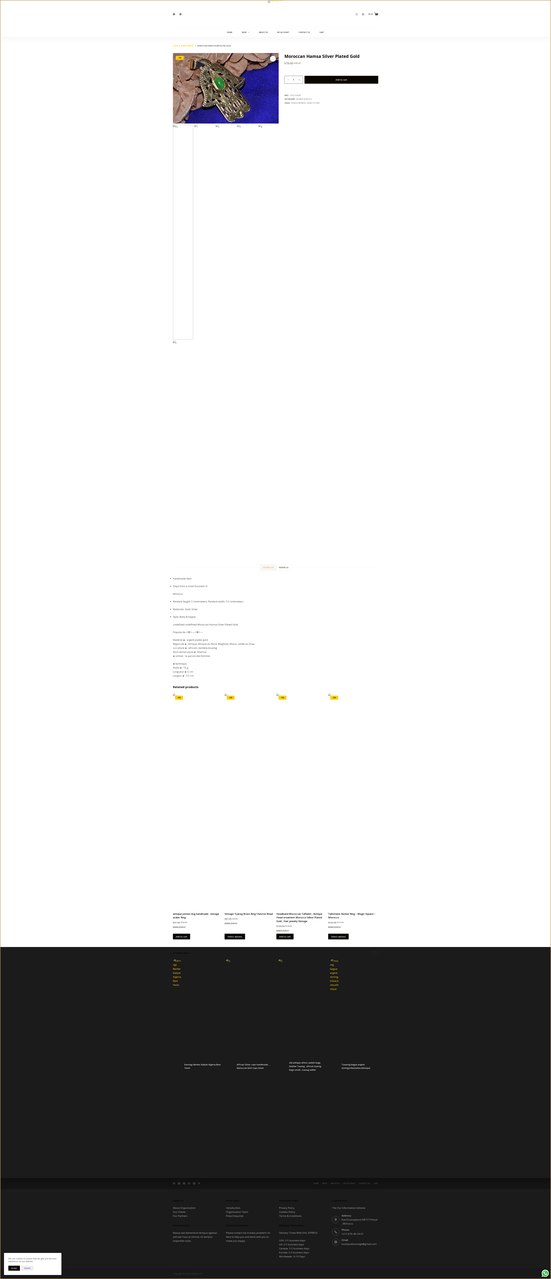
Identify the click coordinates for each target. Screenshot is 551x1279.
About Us (263, 32)
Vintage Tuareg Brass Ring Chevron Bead (249, 913)
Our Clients (179, 1212)
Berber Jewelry (304, 99)
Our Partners (180, 1216)
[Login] (363, 14)
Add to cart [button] (181, 936)
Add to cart (341, 79)
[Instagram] (184, 1183)
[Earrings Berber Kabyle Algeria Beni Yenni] (177, 1066)
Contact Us (304, 32)
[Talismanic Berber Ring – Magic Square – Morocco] (353, 801)
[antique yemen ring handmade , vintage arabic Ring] (198, 801)
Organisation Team (237, 1212)
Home (229, 32)
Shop (244, 32)
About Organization (184, 1208)
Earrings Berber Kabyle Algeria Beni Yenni (202, 1066)
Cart (321, 32)
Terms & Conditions (290, 1216)
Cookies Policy (287, 1212)
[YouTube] (194, 1183)
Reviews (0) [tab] (283, 567)
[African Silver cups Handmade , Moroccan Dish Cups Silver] (229, 1066)
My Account (283, 32)
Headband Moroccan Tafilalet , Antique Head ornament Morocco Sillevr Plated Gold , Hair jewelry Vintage (299, 917)
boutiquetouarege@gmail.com (359, 1244)
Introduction (233, 1208)
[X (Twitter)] (179, 1183)
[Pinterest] (180, 14)
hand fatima (313, 103)
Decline (27, 1268)
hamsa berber (298, 103)
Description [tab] (268, 567)
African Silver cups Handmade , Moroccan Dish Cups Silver (253, 1066)
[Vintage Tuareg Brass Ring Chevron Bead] (250, 801)
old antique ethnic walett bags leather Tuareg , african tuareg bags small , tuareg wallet (305, 1066)
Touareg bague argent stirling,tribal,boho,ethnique (356, 1066)
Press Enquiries (235, 1216)
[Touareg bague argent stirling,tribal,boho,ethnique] (334, 1066)
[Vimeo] (199, 1183)
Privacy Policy (287, 1208)
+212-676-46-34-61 (353, 1233)
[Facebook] (174, 14)
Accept (14, 1268)
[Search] (357, 14)
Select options (234, 936)
